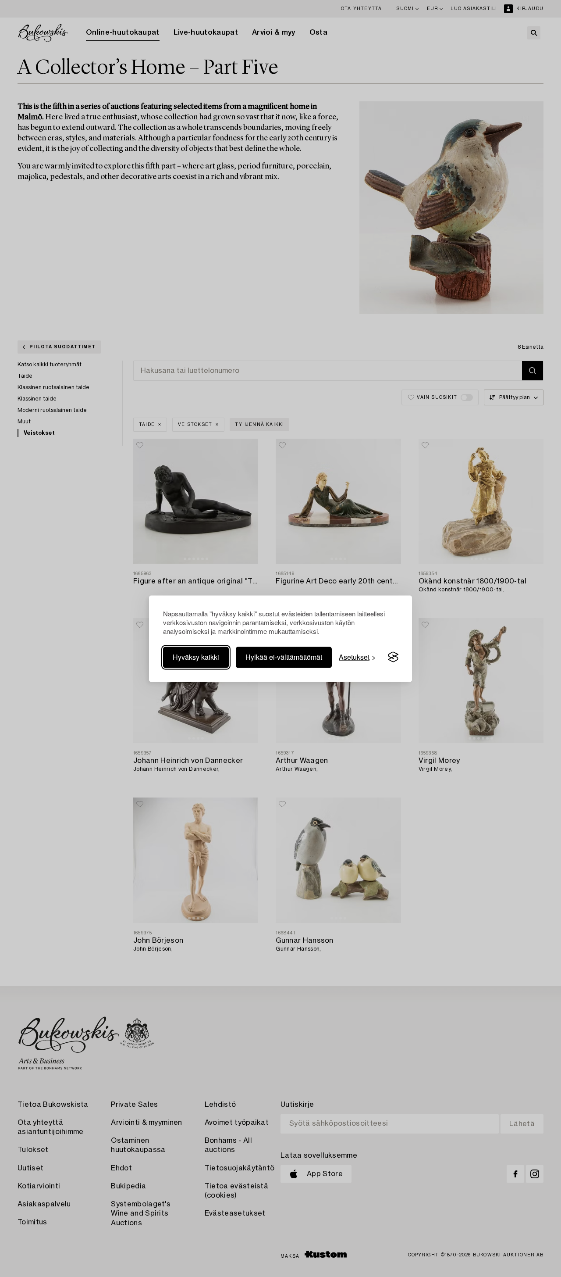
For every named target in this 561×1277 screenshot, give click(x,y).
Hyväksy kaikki (196, 657)
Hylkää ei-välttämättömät (283, 657)
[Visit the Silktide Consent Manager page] (393, 657)
